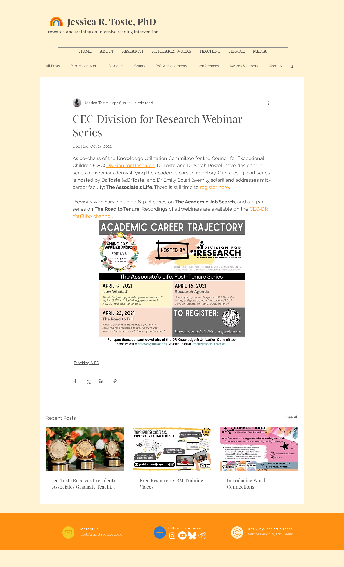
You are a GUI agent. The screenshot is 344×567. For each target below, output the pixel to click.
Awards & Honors (244, 66)
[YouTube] (182, 535)
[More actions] (268, 103)
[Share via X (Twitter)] (88, 381)
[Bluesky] (192, 535)
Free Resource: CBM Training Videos (171, 483)
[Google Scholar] (202, 535)
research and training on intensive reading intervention (103, 32)
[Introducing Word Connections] (259, 449)
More (273, 66)
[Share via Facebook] (75, 381)
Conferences (208, 66)
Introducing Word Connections (246, 483)
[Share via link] (114, 381)
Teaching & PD (86, 363)
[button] (291, 66)
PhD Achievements (171, 66)
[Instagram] (172, 535)
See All (292, 417)
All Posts (53, 66)
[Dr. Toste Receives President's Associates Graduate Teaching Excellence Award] (85, 449)
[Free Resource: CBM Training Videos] (172, 449)
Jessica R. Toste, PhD (111, 21)
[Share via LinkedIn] (101, 381)
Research (116, 66)
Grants (139, 66)
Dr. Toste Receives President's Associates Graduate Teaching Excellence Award (84, 483)
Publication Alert (84, 66)
